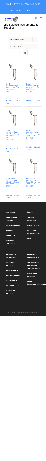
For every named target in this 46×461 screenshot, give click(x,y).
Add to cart (9, 102)
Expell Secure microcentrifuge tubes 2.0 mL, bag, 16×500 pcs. (33, 181)
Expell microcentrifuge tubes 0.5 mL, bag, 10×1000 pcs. (12, 86)
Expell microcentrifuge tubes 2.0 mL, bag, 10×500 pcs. (33, 133)
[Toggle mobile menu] (41, 18)
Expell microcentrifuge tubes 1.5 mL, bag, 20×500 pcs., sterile (12, 133)
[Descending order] (35, 39)
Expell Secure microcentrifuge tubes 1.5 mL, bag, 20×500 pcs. (12, 181)
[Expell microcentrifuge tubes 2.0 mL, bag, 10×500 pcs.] (33, 118)
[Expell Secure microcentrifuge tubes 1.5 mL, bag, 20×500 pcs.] (13, 166)
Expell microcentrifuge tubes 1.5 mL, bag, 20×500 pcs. (33, 86)
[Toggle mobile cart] (36, 18)
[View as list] (25, 52)
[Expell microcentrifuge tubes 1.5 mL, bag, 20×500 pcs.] (33, 72)
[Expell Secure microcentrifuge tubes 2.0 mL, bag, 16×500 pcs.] (33, 166)
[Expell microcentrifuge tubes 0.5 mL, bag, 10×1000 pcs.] (13, 72)
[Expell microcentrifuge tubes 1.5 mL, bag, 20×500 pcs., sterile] (13, 118)
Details (17, 101)
